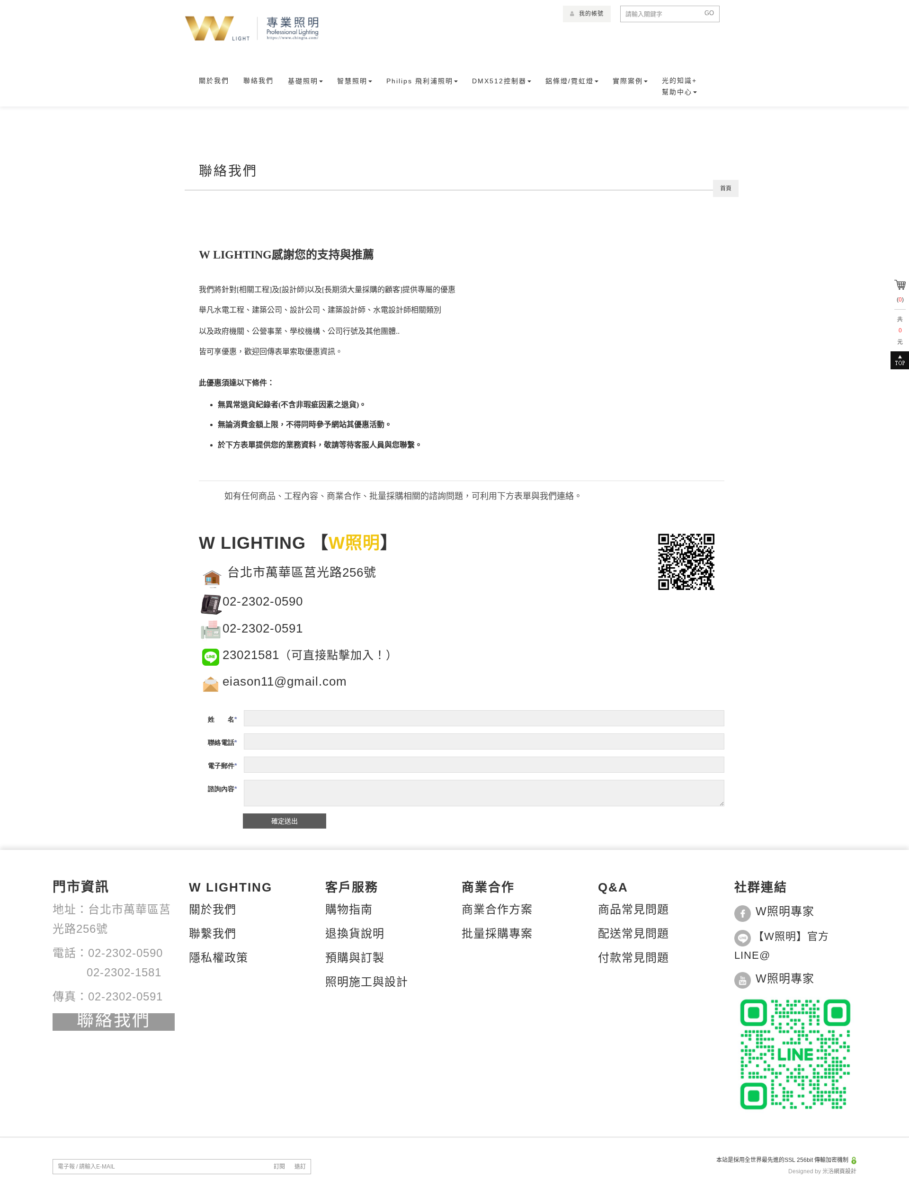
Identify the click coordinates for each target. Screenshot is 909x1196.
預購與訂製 (354, 957)
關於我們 (214, 80)
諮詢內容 (221, 789)
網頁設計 (845, 1171)
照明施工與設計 (366, 981)
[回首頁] (252, 28)
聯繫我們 (212, 933)
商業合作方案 (497, 909)
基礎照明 (303, 81)
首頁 (725, 188)
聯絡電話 (221, 742)
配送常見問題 (633, 933)
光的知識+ (679, 80)
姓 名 (221, 719)
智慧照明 (352, 81)
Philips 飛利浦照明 (419, 81)
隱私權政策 (218, 957)
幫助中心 (677, 92)
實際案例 (628, 81)
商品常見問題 (633, 909)
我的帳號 (590, 13)
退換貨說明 (354, 933)
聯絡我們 (258, 80)
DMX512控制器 (499, 81)
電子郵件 (221, 765)
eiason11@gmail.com (285, 681)
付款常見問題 (633, 957)
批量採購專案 (497, 933)
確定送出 (284, 821)
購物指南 (349, 909)
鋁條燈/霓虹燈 (569, 81)
